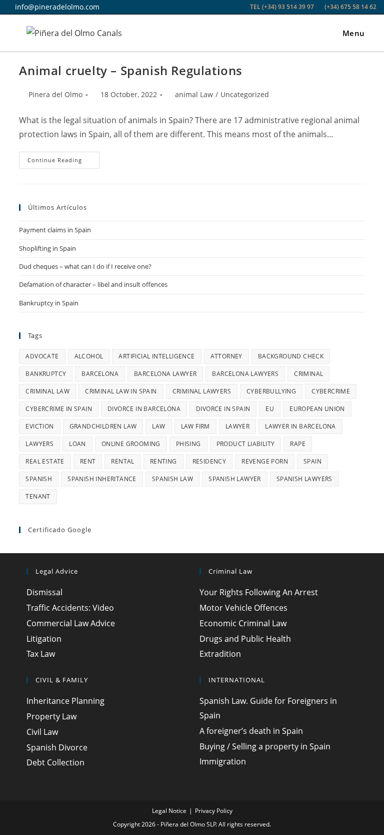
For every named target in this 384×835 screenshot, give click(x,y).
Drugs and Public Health (245, 638)
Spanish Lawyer (234, 479)
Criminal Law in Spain (120, 391)
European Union (317, 408)
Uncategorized (244, 94)
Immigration (223, 761)
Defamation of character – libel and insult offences (93, 284)
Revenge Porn (265, 461)
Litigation (44, 638)
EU (270, 408)
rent (88, 461)
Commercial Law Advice (70, 623)
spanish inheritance (102, 479)
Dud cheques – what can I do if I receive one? (85, 266)
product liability (245, 444)
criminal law (48, 391)
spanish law (172, 479)
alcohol (89, 356)
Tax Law (40, 653)
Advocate (42, 356)
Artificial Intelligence (156, 356)
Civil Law (42, 731)
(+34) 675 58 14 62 (349, 7)
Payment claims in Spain (55, 229)
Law (158, 426)
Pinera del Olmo (55, 94)
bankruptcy (46, 373)
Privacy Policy (213, 810)
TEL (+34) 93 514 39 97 (282, 7)
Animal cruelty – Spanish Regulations (130, 70)
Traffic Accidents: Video (70, 607)
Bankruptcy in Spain (48, 302)
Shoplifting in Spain (47, 248)
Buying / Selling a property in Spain (265, 746)
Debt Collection (55, 762)
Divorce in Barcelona (144, 408)
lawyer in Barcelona (300, 426)
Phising (188, 444)
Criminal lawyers (201, 391)
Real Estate (45, 461)
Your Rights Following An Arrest (259, 592)
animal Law (194, 94)
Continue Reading (64, 162)
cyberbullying (271, 391)
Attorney (226, 356)
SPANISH (39, 479)
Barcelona (100, 373)
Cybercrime (331, 391)
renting (163, 461)
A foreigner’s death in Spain (251, 730)
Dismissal (44, 592)
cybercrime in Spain (59, 408)
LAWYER (238, 426)
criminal (308, 373)
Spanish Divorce (57, 747)
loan (77, 444)
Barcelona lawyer (165, 373)
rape (298, 444)
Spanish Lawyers (304, 479)
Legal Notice (169, 810)
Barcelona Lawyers (245, 373)
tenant (38, 496)
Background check (291, 356)
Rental (122, 461)
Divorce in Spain (223, 408)
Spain (313, 461)
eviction (40, 426)
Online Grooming (131, 444)
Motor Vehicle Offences (244, 607)
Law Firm (195, 426)
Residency (209, 461)
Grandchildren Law (103, 426)
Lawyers (40, 444)
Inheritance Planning (65, 700)
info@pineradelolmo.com (56, 7)
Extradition (220, 653)
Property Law (51, 716)
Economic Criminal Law (243, 623)
